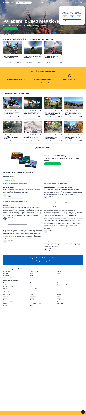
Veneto (32, 298)
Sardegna (5, 296)
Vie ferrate (59, 283)
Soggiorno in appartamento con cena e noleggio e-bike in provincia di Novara (53, 137)
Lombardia (6, 275)
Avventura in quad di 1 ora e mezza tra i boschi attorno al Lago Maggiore (72, 137)
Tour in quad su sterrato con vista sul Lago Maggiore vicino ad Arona (73, 113)
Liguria (31, 301)
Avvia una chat (43, 261)
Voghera (32, 273)
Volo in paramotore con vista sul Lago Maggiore (32, 57)
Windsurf (5, 288)
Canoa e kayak (33, 288)
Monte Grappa (6, 294)
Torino (31, 275)
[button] (83, 412)
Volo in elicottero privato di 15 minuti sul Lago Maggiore (32, 112)
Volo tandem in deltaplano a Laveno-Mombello (11, 112)
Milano (58, 273)
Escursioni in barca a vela (36, 284)
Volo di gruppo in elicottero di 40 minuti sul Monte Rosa (32, 136)
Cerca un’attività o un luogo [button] (24, 2)
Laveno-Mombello (34, 271)
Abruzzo (59, 294)
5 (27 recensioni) (39, 25)
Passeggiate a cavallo (62, 284)
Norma (5, 303)
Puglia (58, 296)
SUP (31, 286)
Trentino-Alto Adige (8, 301)
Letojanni (59, 298)
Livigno (32, 277)
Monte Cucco (60, 303)
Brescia (59, 271)
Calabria (59, 301)
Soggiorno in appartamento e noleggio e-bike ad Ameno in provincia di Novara (52, 113)
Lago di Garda (6, 271)
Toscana (5, 300)
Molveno (5, 298)
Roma (31, 294)
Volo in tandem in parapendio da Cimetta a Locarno (53, 57)
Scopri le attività (10, 29)
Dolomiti (32, 300)
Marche (59, 300)
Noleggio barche (7, 283)
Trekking (5, 284)
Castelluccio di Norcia (35, 303)
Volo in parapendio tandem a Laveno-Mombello (11, 57)
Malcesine (5, 305)
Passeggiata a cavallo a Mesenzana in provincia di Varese (11, 137)
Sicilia (31, 305)
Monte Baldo (33, 296)
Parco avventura (34, 283)
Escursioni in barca (8, 286)
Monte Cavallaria (7, 277)
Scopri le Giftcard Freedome (52, 164)
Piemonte (5, 273)
